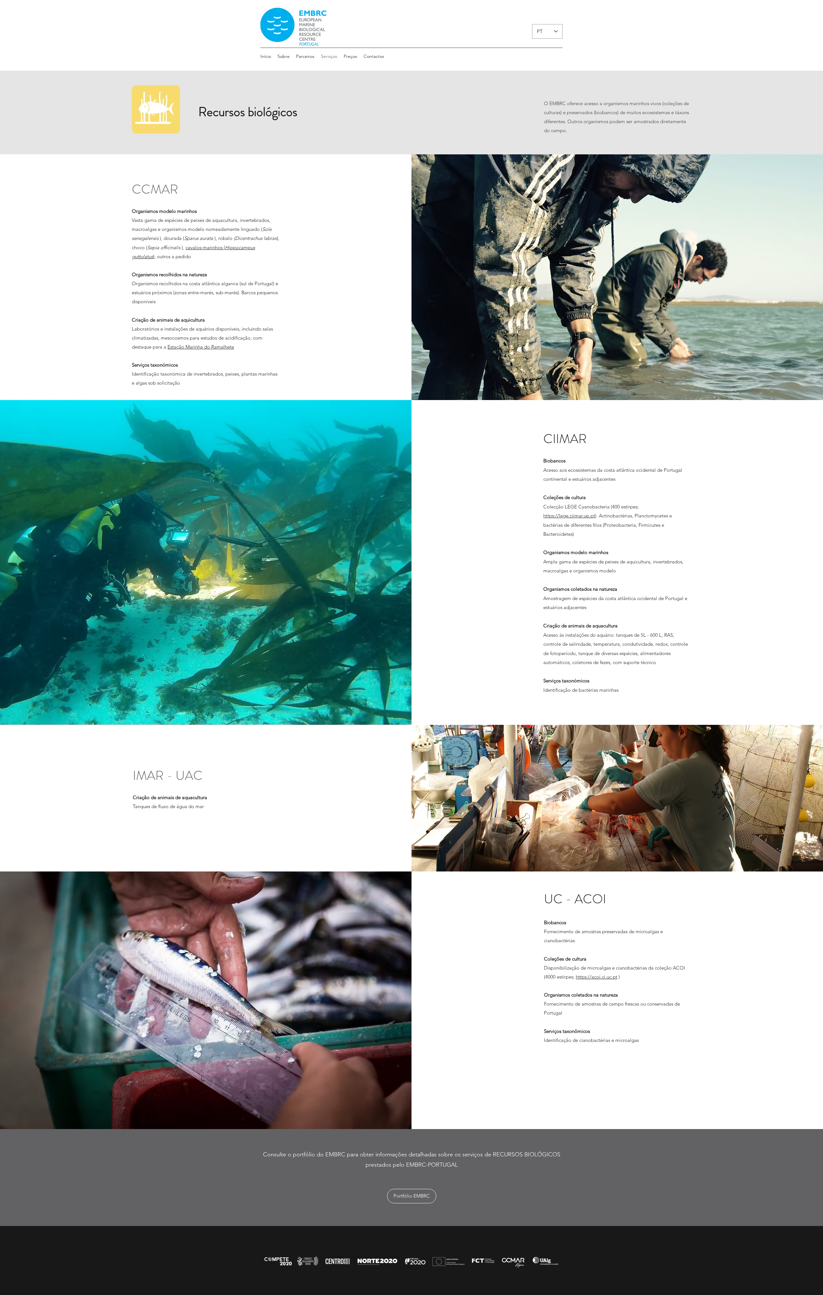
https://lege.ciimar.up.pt (569, 516)
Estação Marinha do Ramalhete (200, 347)
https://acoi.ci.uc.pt (596, 977)
